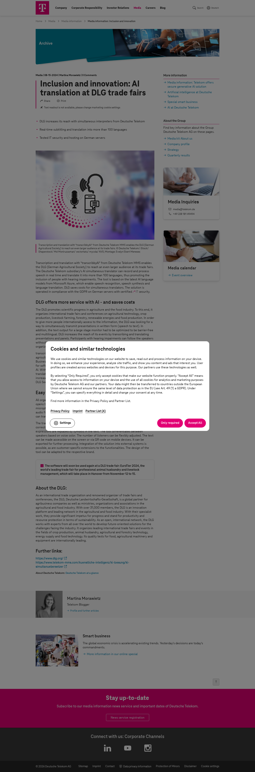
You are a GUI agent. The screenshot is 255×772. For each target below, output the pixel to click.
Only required (170, 423)
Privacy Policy (60, 411)
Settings (65, 423)
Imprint (78, 411)
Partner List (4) (95, 411)
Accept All (195, 423)
